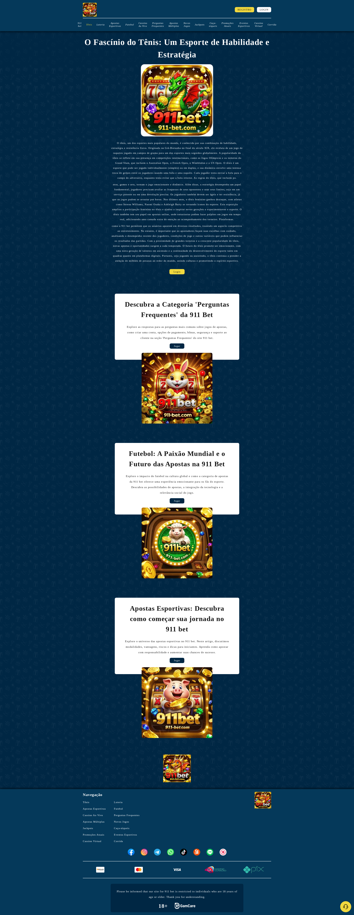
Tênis (89, 24)
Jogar (177, 346)
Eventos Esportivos (244, 24)
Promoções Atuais (228, 24)
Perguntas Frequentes (158, 24)
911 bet (80, 24)
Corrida (272, 24)
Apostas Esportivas (115, 24)
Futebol (129, 24)
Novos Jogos (186, 24)
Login (264, 9)
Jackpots (200, 24)
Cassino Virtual (258, 24)
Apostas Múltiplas (173, 24)
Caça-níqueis (213, 24)
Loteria (101, 24)
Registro (244, 9)
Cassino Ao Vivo (142, 24)
